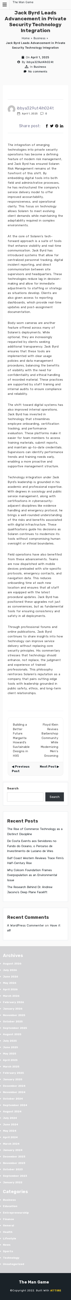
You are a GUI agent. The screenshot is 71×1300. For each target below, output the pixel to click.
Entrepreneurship (16, 1212)
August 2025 (12, 1034)
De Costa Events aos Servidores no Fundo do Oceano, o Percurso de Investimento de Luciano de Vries (31, 846)
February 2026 (13, 1002)
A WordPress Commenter (25, 925)
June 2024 (10, 1124)
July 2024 (10, 1117)
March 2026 (11, 995)
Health (7, 1231)
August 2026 (12, 963)
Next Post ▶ (49, 766)
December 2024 (14, 1085)
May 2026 (9, 982)
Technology (11, 1257)
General (8, 1225)
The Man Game (23, 2)
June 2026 (10, 976)
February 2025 (13, 1072)
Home (26, 38)
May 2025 (9, 1053)
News (6, 1244)
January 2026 (12, 1008)
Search (13, 788)
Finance (8, 1219)
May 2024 (9, 1130)
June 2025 (10, 1047)
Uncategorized (13, 1264)
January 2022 (12, 1182)
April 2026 (10, 989)
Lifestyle (9, 1238)
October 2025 (13, 1021)
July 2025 (10, 1040)
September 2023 (15, 1175)
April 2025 (10, 1060)
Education (10, 1206)
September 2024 (15, 1105)
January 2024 (12, 1150)
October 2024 (13, 1098)
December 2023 (14, 1156)
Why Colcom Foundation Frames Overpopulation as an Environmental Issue (32, 875)
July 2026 (10, 970)
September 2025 (15, 1027)
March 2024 (11, 1143)
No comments (38, 71)
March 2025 (11, 1066)
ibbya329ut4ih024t (40, 62)
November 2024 (14, 1092)
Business (40, 38)
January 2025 (12, 1079)
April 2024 (10, 1137)
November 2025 (14, 1015)
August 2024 (12, 1111)
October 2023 (13, 1169)
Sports (8, 1251)
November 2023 (14, 1163)
